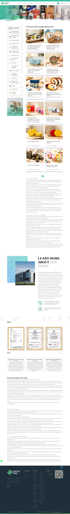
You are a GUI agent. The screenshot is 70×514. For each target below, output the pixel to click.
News (40, 3)
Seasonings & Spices (15, 59)
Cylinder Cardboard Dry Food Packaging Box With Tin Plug (34, 94)
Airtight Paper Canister (15, 36)
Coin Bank (14, 78)
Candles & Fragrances (15, 74)
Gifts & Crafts (15, 70)
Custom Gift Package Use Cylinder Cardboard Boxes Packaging (34, 47)
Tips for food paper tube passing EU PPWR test (54, 359)
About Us (25, 3)
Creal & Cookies (14, 93)
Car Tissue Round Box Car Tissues (35, 506)
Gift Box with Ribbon (33, 165)
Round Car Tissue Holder (15, 82)
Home (19, 3)
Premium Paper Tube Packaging (16, 32)
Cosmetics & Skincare (15, 67)
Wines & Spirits (15, 40)
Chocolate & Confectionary (15, 51)
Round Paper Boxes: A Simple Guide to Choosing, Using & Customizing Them (20, 359)
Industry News (49, 474)
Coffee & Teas (15, 43)
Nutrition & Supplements (15, 47)
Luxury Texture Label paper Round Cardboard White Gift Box (53, 119)
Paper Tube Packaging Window (42, 502)
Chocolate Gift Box (33, 141)
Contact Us (45, 3)
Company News (50, 473)
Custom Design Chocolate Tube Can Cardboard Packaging (34, 71)
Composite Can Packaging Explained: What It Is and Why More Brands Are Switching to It (42, 359)
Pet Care (14, 63)
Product (31, 3)
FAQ (36, 3)
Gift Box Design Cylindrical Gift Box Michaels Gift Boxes (33, 119)
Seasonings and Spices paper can (42, 488)
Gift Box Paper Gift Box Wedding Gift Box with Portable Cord (53, 47)
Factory (25, 474)
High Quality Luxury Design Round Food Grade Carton (53, 94)
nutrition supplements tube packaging (42, 481)
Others (13, 85)
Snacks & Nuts (15, 55)
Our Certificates (27, 476)
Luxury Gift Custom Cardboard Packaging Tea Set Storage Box (52, 71)
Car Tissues (14, 89)
